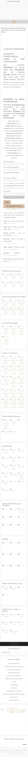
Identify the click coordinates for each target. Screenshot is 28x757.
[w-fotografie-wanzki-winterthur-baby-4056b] (5, 285)
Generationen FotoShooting (14, 669)
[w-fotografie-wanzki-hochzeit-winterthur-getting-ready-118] (21, 303)
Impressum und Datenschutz (14, 675)
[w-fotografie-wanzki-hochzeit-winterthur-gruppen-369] (5, 403)
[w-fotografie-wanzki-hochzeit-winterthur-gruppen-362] (21, 360)
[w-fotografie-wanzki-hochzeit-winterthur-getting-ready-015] (13, 311)
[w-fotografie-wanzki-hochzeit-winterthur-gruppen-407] (13, 382)
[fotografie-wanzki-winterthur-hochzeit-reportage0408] (13, 475)
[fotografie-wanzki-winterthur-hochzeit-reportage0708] (5, 492)
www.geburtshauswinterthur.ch (11, 255)
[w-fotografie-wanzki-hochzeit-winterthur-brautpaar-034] (21, 330)
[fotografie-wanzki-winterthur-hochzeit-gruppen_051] (21, 460)
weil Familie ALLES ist (14, 700)
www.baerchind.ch (16, 235)
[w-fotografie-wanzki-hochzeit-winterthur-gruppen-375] (21, 370)
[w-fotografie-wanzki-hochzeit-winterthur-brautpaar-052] (13, 330)
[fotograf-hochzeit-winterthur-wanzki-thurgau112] (21, 519)
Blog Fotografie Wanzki (14, 663)
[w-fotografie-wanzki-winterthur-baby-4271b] (21, 277)
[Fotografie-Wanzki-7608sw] (13, 422)
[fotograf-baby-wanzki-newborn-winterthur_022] (21, 589)
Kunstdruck (14, 688)
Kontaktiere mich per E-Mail (13, 1)
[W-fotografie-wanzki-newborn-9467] (21, 422)
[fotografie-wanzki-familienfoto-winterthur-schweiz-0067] (13, 567)
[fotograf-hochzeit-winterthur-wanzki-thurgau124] (13, 527)
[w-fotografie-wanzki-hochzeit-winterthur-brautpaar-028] (5, 330)
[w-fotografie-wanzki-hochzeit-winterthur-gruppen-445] (21, 403)
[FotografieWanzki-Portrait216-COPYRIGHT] (5, 617)
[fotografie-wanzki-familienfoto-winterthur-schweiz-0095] (21, 558)
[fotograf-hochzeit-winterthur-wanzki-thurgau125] (21, 527)
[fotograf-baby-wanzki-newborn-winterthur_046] (13, 589)
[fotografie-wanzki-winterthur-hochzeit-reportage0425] (21, 476)
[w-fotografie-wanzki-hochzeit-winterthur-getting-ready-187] (5, 303)
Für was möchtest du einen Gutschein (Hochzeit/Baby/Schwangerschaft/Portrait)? (14, 184)
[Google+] (14, 3)
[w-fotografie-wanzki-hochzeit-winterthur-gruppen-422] (5, 380)
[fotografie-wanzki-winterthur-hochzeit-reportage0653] (21, 484)
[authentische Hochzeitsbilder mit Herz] (13, 633)
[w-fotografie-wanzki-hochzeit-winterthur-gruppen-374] (13, 360)
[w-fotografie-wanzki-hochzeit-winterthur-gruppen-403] (21, 382)
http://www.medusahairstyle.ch (10, 249)
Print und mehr (14, 697)
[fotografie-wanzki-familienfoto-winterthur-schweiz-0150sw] (5, 558)
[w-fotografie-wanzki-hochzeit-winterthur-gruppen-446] (13, 403)
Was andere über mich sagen (14, 206)
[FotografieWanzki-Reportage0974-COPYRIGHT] (21, 625)
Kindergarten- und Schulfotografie (14, 678)
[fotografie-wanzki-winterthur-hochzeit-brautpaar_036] (13, 452)
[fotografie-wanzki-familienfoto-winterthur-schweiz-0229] (5, 544)
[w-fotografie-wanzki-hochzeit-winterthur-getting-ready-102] (5, 311)
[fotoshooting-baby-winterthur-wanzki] (5, 424)
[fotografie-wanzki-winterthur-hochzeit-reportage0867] (13, 492)
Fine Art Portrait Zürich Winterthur (14, 666)
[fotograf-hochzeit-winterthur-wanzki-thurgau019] (5, 511)
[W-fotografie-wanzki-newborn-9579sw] (5, 434)
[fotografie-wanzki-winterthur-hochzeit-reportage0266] (5, 468)
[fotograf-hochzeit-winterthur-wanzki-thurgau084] (5, 519)
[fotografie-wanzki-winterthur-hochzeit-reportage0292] (13, 468)
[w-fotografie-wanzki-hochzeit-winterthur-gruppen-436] (13, 370)
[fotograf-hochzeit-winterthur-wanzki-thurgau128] (13, 511)
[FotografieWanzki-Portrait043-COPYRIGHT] (5, 625)
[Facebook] (12, 3)
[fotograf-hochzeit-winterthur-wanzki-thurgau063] (21, 511)
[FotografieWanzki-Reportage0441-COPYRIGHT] (13, 625)
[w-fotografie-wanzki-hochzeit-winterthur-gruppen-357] (5, 360)
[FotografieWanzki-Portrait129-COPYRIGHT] (21, 617)
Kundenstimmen (14, 684)
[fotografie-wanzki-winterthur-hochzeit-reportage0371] (5, 475)
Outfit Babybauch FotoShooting (14, 691)
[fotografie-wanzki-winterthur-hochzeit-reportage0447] (5, 484)
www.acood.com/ (11, 223)
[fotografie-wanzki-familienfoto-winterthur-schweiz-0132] (5, 570)
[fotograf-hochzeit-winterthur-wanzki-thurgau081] (5, 527)
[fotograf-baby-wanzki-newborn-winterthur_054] (5, 589)
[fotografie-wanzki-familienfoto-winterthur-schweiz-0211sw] (13, 547)
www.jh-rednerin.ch (11, 261)
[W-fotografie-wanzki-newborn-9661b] (13, 434)
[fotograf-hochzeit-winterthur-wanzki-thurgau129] (13, 519)
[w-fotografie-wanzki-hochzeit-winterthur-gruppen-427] (21, 393)
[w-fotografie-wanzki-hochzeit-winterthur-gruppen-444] (5, 370)
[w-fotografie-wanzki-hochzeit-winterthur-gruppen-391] (5, 393)
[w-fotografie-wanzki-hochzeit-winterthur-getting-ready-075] (21, 311)
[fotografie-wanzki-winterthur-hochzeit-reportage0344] (21, 468)
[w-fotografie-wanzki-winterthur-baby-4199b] (21, 285)
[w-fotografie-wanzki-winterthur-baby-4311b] (13, 277)
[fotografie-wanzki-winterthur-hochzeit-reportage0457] (13, 484)
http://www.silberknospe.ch (10, 243)
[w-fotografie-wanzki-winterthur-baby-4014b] (5, 277)
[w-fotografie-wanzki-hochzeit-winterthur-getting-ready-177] (13, 303)
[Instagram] (16, 3)
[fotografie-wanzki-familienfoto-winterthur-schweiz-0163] (21, 547)
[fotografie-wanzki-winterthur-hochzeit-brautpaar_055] (5, 460)
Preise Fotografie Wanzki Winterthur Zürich (14, 694)
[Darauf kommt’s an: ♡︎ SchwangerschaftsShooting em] (14, 724)
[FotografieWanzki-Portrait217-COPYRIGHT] (5, 633)
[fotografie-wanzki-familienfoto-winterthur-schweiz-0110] (13, 558)
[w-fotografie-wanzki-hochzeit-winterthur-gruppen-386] (13, 393)
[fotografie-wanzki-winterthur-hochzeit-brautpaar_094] (13, 460)
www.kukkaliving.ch (16, 229)
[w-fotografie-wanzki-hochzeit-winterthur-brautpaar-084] (5, 340)
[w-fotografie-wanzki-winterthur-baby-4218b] (13, 285)
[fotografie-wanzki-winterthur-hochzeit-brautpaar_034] (5, 452)
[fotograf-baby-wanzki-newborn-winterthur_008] (5, 597)
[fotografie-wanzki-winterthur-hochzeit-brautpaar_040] (21, 452)
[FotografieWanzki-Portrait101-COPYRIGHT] (13, 617)
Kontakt (7, 202)
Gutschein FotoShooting (14, 672)
